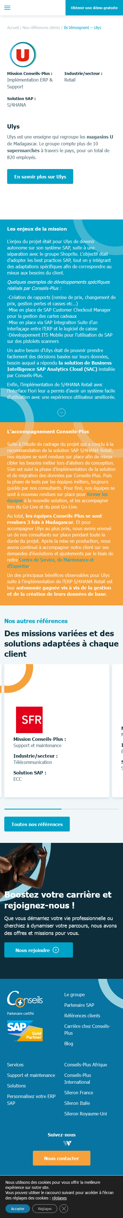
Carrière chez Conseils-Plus (87, 1029)
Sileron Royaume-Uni (85, 1113)
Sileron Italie (77, 1103)
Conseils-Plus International (77, 1078)
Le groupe (74, 994)
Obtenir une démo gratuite (94, 7)
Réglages (44, 1209)
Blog (68, 1043)
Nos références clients (41, 27)
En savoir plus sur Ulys (40, 176)
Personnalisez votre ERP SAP (31, 1099)
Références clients (82, 1015)
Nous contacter (61, 1158)
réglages (59, 1197)
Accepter (17, 1209)
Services (15, 1064)
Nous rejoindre (32, 950)
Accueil (13, 27)
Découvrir (81, 785)
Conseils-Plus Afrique (85, 1064)
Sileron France (78, 1092)
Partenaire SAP (79, 1005)
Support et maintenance (31, 1075)
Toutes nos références (37, 824)
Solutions (16, 1085)
